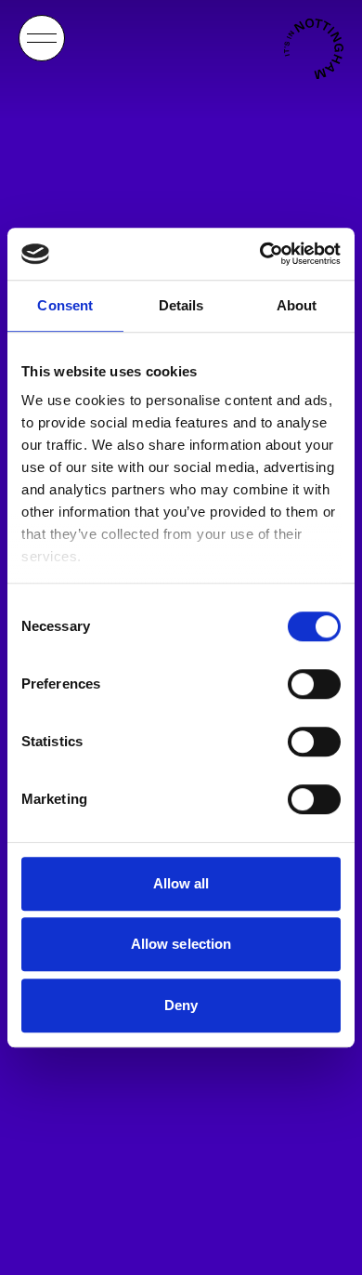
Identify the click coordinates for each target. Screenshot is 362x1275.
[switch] (314, 684)
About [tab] (297, 305)
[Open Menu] (42, 38)
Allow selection (181, 944)
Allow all (181, 883)
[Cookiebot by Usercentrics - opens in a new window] (260, 254)
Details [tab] (181, 305)
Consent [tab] (65, 305)
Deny (181, 1005)
